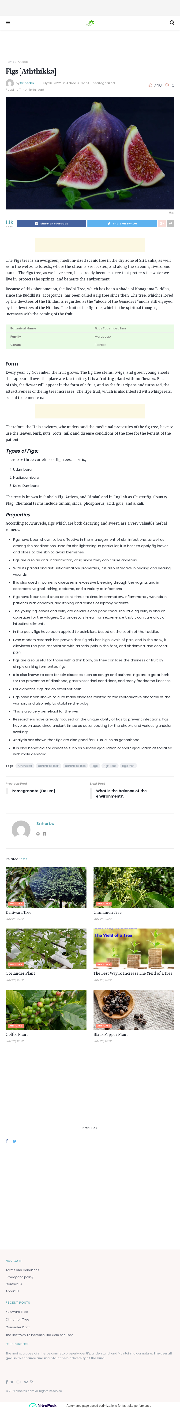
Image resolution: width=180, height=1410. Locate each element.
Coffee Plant (17, 1035)
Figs (95, 766)
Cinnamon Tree (107, 913)
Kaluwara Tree (18, 913)
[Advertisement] (90, 7)
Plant (84, 83)
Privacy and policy (19, 1277)
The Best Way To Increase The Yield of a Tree (133, 974)
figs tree (128, 766)
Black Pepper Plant (111, 1035)
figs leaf (110, 766)
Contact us (14, 1284)
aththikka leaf (48, 766)
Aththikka (25, 766)
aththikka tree (75, 766)
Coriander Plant (20, 974)
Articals (23, 62)
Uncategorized (102, 83)
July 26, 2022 (51, 83)
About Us (12, 1291)
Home (10, 62)
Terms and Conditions (22, 1270)
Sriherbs (27, 83)
